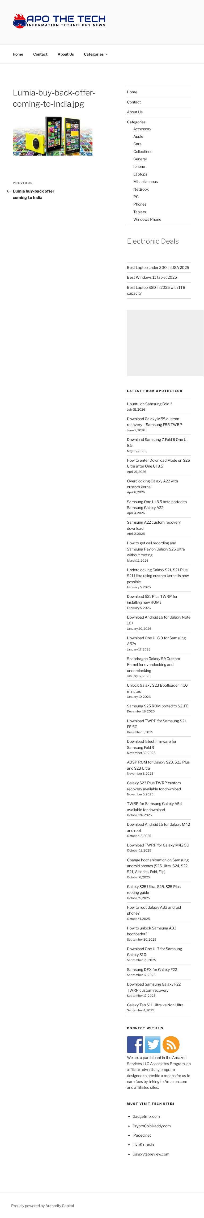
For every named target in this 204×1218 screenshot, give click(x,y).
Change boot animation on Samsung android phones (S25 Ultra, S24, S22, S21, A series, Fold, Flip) (158, 866)
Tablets (139, 212)
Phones (139, 204)
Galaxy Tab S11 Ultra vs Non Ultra (155, 1005)
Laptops (140, 174)
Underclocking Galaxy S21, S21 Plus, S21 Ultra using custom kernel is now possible (158, 576)
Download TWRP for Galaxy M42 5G (158, 845)
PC (136, 196)
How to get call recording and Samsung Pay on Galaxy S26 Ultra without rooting (156, 549)
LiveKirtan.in (143, 1144)
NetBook (141, 189)
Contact (40, 54)
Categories (94, 54)
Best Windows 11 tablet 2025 (152, 277)
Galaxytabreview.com (151, 1154)
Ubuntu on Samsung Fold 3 (149, 404)
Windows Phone (147, 219)
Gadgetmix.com (146, 1116)
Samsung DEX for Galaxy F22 (152, 969)
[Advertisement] (165, 343)
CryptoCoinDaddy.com (152, 1126)
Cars (137, 143)
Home (18, 54)
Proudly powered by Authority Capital (42, 1205)
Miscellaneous (145, 181)
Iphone (139, 166)
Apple (138, 136)
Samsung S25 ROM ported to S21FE (158, 706)
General (140, 159)
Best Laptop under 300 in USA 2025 (158, 267)
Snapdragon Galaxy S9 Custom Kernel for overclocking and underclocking (153, 664)
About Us (66, 54)
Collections (142, 151)
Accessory (142, 129)
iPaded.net (142, 1135)
